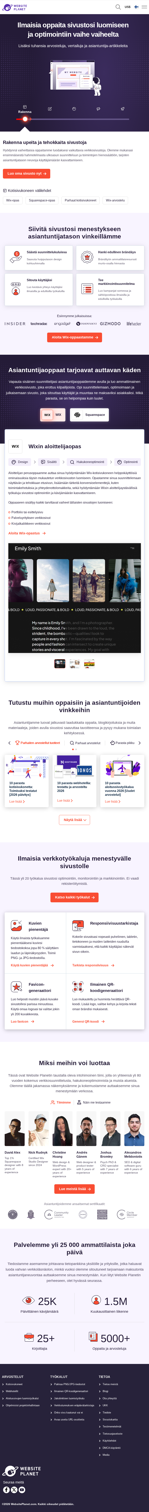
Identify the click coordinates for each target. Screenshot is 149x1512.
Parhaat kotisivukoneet (80, 200)
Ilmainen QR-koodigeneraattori (71, 1391)
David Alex (12, 1152)
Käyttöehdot (109, 1440)
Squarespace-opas (42, 200)
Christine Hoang (59, 1154)
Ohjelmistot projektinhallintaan (23, 1405)
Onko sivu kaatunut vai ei (68, 1412)
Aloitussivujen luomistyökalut (22, 1398)
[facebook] (6, 1490)
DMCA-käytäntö (111, 1447)
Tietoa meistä (110, 1384)
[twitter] (14, 1490)
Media (106, 1454)
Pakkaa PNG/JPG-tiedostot (69, 1384)
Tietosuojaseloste (112, 1433)
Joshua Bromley (106, 1154)
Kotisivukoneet (14, 1384)
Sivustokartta (110, 1419)
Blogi (105, 1391)
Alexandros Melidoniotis (133, 1154)
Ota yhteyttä (110, 1398)
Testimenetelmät (112, 1426)
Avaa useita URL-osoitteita (69, 1419)
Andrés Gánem (81, 1154)
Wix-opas (12, 200)
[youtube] (22, 1490)
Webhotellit (12, 1391)
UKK (105, 1405)
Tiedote (107, 1412)
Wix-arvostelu (115, 200)
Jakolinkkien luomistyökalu (69, 1398)
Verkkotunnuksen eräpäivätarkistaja (74, 1405)
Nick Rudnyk (38, 1152)
